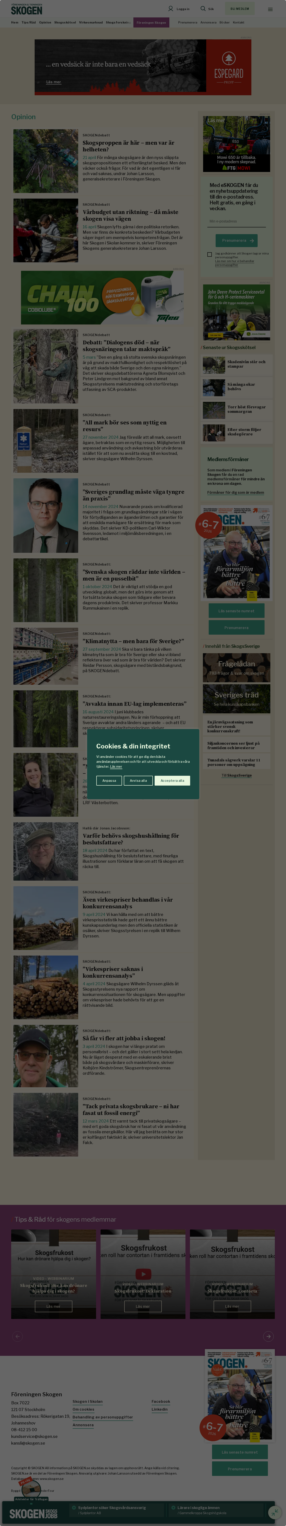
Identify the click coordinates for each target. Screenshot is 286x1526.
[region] (143, 763)
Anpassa (109, 780)
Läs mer (116, 766)
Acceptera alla (172, 780)
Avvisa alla (138, 780)
